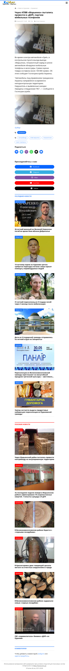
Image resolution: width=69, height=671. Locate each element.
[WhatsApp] (31, 152)
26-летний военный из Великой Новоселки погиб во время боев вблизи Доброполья (33, 230)
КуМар (17, 127)
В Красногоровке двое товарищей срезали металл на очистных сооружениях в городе (33, 566)
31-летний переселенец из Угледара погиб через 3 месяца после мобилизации (33, 303)
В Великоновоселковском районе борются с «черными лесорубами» (33, 531)
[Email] (41, 152)
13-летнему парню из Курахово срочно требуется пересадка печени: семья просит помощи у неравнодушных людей (33, 267)
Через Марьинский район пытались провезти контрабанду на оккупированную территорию (34, 458)
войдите (41, 654)
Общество (19, 237)
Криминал (22, 132)
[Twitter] (36, 152)
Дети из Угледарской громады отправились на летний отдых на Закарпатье (34, 338)
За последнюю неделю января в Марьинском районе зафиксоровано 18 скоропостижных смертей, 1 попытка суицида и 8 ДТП (34, 495)
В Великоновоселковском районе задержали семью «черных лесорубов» (34, 602)
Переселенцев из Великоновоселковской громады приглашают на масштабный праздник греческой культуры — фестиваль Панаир (34, 375)
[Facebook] (16, 152)
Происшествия (20, 202)
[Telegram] (21, 152)
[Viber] (26, 152)
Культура (18, 345)
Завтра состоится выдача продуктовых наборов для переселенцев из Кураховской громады (33, 412)
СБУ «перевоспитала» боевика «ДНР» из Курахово (32, 637)
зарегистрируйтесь (22, 656)
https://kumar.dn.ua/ (39, 666)
